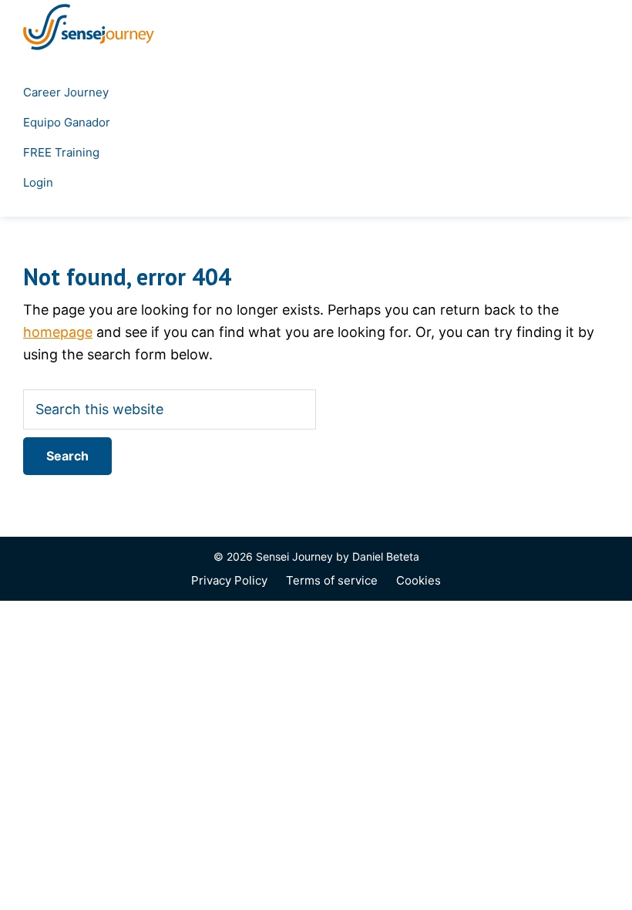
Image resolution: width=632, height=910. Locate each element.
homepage (57, 332)
